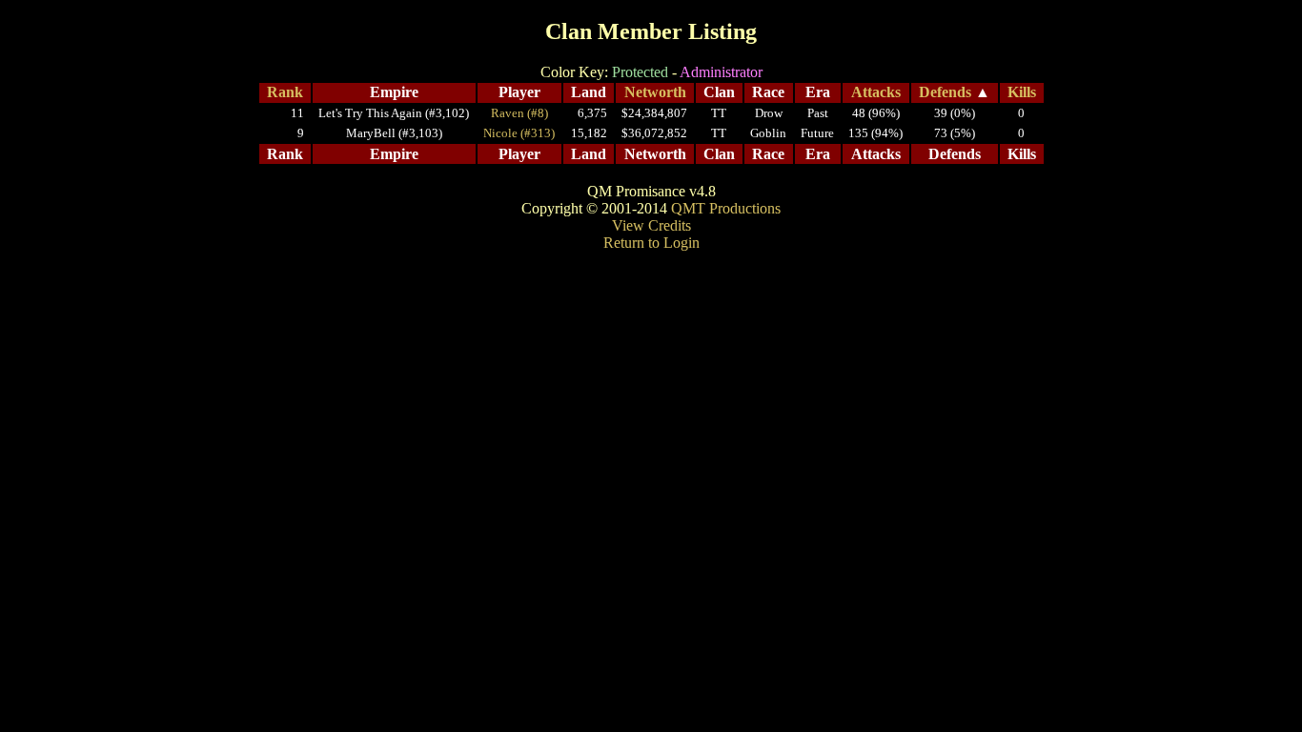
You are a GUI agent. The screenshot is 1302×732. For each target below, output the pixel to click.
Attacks (876, 92)
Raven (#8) (519, 113)
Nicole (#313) (519, 133)
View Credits (651, 225)
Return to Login (651, 242)
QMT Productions (726, 208)
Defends (945, 92)
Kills (1021, 92)
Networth (655, 92)
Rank (285, 92)
